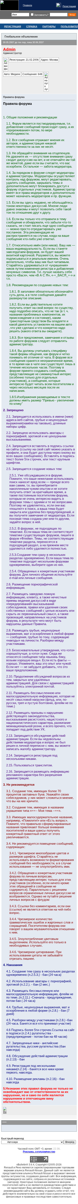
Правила (27, 5)
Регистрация (69, 6)
